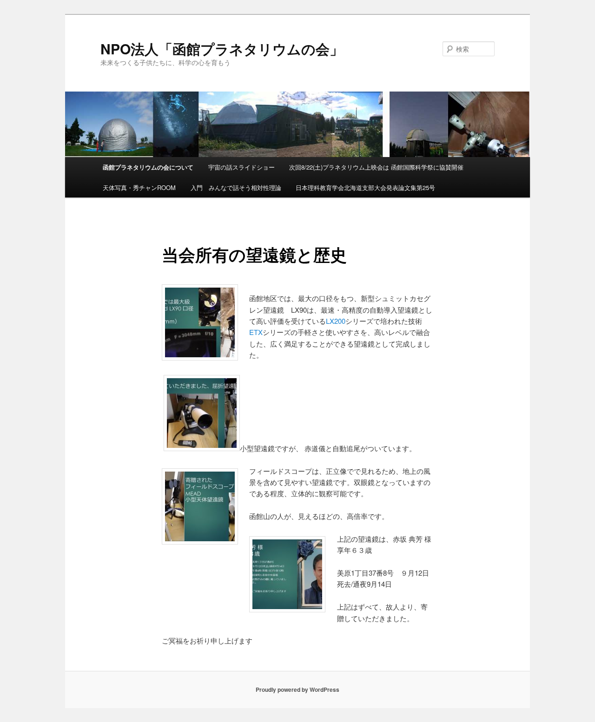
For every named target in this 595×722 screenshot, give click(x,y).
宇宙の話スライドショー (241, 167)
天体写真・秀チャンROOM (139, 187)
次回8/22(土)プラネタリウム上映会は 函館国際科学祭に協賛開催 (376, 167)
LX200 (335, 321)
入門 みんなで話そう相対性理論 (236, 187)
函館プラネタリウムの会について (148, 167)
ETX (256, 332)
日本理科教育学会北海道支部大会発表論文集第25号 (365, 187)
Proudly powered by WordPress (297, 689)
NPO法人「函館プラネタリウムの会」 (222, 49)
